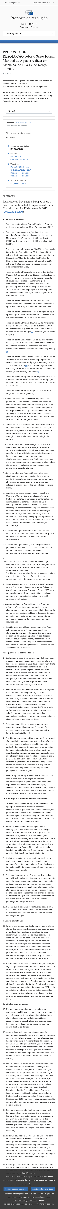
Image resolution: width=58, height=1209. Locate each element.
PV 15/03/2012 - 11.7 (19, 167)
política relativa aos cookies (15, 1204)
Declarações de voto (19, 173)
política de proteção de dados (25, 1200)
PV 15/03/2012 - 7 (18, 156)
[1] (32, 332)
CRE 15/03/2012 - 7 (19, 159)
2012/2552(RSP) (23, 123)
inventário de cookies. (45, 1204)
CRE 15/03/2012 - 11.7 (20, 170)
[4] (38, 371)
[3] (26, 365)
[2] (7, 351)
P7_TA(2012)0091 (18, 183)
